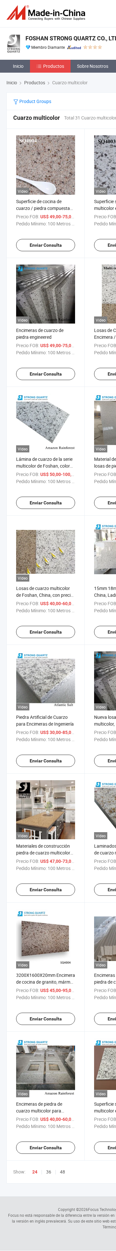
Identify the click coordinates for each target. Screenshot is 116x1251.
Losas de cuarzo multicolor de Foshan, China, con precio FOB (44, 595)
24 (34, 1171)
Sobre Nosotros (92, 66)
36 (48, 1172)
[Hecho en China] (47, 12)
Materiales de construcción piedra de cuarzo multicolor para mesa (43, 853)
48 (62, 1172)
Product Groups (34, 101)
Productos (53, 66)
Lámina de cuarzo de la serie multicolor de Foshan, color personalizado (44, 466)
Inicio (18, 66)
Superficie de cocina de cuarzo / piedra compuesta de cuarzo (43, 208)
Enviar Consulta (46, 245)
